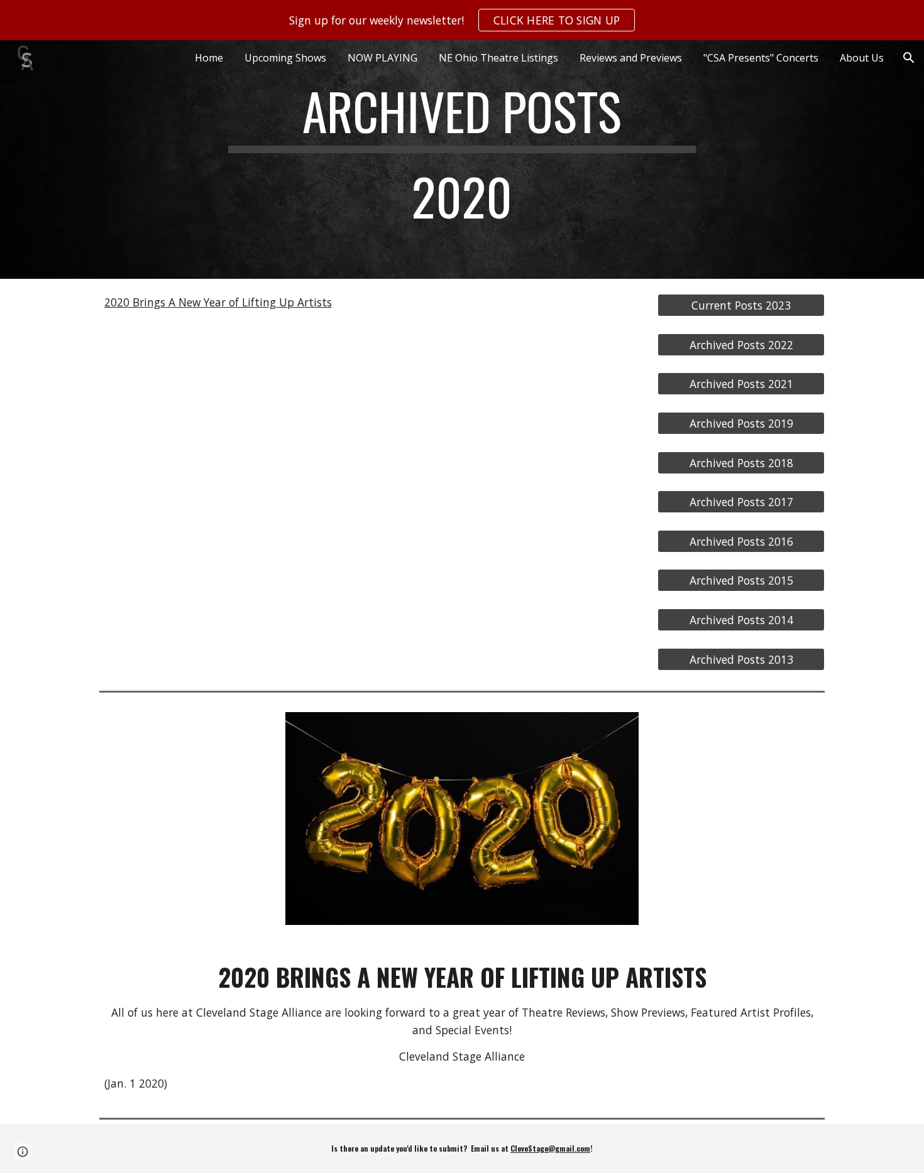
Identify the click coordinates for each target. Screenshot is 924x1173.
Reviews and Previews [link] (631, 58)
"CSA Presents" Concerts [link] (760, 58)
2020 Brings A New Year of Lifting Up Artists (218, 302)
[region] (462, 20)
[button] (909, 58)
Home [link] (209, 58)
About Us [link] (862, 58)
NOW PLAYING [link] (382, 58)
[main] (462, 159)
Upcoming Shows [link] (285, 58)
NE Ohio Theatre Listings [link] (498, 58)
